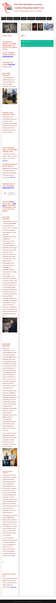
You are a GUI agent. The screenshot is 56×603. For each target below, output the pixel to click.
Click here (4, 160)
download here (7, 56)
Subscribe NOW (8, 187)
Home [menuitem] (4, 18)
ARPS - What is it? (26, 41)
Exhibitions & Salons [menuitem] (41, 18)
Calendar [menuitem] (23, 18)
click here (11, 64)
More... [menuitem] (49, 18)
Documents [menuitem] (17, 18)
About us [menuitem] (9, 18)
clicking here (13, 587)
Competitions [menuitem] (31, 18)
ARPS (23, 45)
